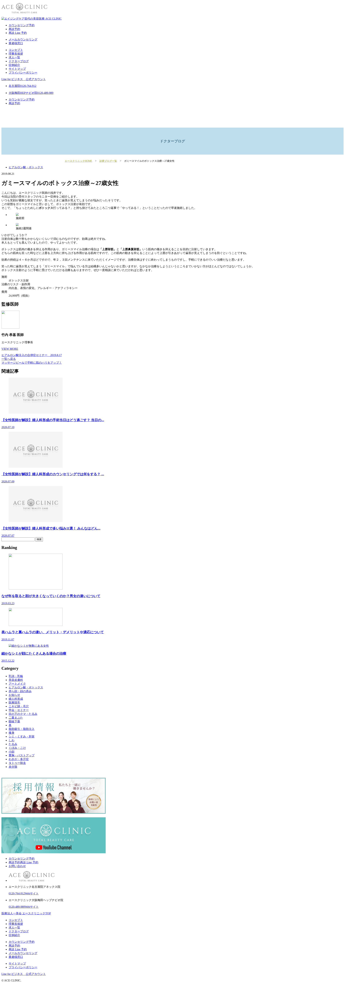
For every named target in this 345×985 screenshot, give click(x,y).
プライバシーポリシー (23, 72)
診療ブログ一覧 (108, 161)
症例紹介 (14, 65)
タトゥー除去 (17, 762)
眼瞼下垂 (14, 721)
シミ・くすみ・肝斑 (21, 736)
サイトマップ (17, 68)
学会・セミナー (19, 710)
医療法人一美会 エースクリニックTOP (26, 913)
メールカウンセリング (23, 39)
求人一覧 (14, 57)
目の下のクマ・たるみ (23, 713)
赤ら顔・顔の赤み (20, 691)
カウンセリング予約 (21, 25)
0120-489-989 (17, 906)
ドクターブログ (19, 61)
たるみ (13, 744)
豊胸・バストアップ (21, 755)
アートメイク (17, 683)
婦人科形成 (16, 698)
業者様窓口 (16, 43)
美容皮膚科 (16, 679)
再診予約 (14, 29)
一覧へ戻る (8, 358)
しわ (11, 740)
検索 (39, 539)
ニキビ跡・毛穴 (19, 706)
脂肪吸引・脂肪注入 (21, 728)
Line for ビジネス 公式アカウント (23, 79)
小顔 (11, 751)
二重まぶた (16, 717)
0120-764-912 (17, 893)
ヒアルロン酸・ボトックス (26, 167)
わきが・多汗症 (19, 759)
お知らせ (14, 695)
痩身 (11, 732)
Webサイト (32, 893)
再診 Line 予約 (18, 32)
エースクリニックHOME (78, 161)
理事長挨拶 (16, 53)
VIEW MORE (9, 348)
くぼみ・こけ (17, 747)
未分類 (13, 766)
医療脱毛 (14, 702)
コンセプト (16, 49)
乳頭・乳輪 (16, 676)
